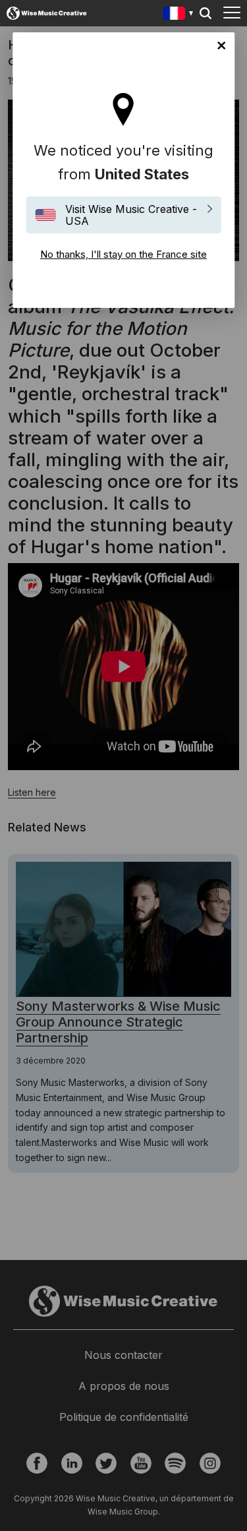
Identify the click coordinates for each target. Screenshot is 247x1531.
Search (205, 13)
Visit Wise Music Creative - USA (131, 214)
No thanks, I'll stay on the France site (221, 45)
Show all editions (178, 15)
